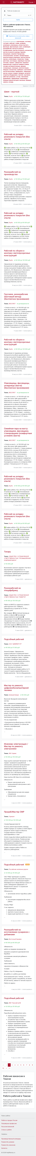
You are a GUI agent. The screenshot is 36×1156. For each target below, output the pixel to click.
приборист (20, 69)
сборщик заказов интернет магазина (14, 80)
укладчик (22, 43)
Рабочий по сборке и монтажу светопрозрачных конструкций (17, 253)
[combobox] (22, 15)
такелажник (24, 76)
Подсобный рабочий (14, 639)
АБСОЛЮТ (12, 303)
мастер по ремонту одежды (11, 52)
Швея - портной (11, 92)
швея (20, 46)
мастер (5, 73)
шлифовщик (26, 46)
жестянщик (13, 61)
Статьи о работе (6, 1129)
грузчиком (27, 75)
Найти (18, 19)
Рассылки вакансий (7, 1126)
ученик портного (23, 45)
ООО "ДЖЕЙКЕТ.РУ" (15, 644)
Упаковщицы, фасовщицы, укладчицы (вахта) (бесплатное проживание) (17, 385)
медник (15, 73)
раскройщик (7, 78)
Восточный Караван (15, 939)
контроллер (12, 69)
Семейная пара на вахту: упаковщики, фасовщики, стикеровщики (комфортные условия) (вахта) (18, 432)
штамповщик (12, 59)
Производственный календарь (11, 1139)
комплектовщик (24, 68)
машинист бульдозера (17, 54)
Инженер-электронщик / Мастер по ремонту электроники (16, 746)
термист (11, 62)
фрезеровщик (14, 46)
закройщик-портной (24, 61)
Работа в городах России (9, 1120)
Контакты (4, 1148)
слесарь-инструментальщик (11, 66)
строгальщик (20, 41)
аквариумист (19, 71)
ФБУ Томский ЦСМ (15, 1003)
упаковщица (14, 45)
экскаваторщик (24, 55)
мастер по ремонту (18, 50)
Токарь (7, 551)
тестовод (28, 41)
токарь (17, 43)
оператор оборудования (10, 75)
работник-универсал (9, 76)
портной (20, 75)
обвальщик (27, 71)
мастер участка (25, 57)
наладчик (21, 73)
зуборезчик (18, 62)
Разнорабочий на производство (12, 173)
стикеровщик (7, 68)
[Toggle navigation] (3, 2)
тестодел (6, 43)
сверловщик (24, 78)
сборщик (5, 69)
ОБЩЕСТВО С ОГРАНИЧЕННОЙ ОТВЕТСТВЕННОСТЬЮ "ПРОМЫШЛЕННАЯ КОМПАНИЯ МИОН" (17, 558)
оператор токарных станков (20, 64)
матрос (10, 73)
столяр (18, 76)
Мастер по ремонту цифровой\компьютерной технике (16, 687)
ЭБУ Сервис (12, 753)
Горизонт (11, 816)
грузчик (5, 59)
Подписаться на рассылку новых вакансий (19, 37)
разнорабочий (7, 48)
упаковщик (6, 45)
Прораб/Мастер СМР (14, 812)
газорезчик (20, 59)
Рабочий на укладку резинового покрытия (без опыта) (17, 136)
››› (9, 1068)
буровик (22, 52)
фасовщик (6, 46)
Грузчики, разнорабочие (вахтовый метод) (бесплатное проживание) (16, 296)
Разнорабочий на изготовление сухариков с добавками (17, 932)
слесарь (10, 82)
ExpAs (11, 96)
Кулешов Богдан (14, 695)
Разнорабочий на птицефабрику (12, 589)
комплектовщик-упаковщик (11, 57)
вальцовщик (6, 54)
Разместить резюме (7, 1142)
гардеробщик (15, 78)
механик (16, 55)
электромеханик (8, 55)
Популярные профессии (9, 1123)
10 (3, 1068)
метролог (27, 73)
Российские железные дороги (18, 869)
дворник (23, 66)
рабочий (12, 43)
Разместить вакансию (8, 1145)
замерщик (15, 68)
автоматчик (28, 50)
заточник (5, 62)
